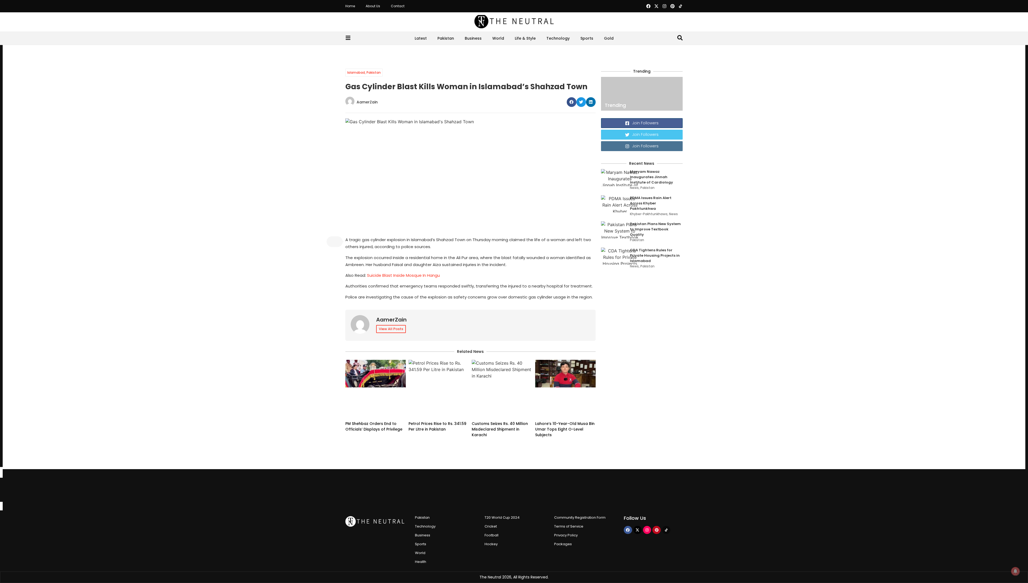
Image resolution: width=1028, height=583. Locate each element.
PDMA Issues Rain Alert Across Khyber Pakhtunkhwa (650, 203)
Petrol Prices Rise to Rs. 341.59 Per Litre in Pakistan (437, 426)
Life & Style (525, 38)
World (498, 38)
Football (491, 535)
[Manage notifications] (1015, 571)
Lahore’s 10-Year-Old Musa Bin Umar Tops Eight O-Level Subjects (565, 429)
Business (473, 38)
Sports (586, 38)
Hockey (491, 544)
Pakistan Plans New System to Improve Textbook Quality (655, 229)
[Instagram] (664, 6)
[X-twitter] (656, 6)
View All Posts (391, 328)
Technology (558, 38)
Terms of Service (568, 526)
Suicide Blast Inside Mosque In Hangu (403, 275)
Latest (421, 38)
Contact (398, 6)
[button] (571, 102)
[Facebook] (648, 6)
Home (350, 6)
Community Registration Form (580, 517)
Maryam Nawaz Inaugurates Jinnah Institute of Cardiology (651, 177)
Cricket (491, 526)
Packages (563, 544)
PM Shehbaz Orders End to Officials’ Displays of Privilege (373, 426)
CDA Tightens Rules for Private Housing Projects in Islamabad (655, 255)
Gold (609, 38)
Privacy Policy (566, 535)
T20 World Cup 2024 (502, 517)
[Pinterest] (672, 6)
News (634, 187)
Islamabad (356, 72)
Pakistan (445, 38)
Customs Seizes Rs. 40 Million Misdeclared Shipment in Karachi (500, 429)
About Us (373, 6)
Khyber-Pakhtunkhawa (648, 214)
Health (420, 561)
